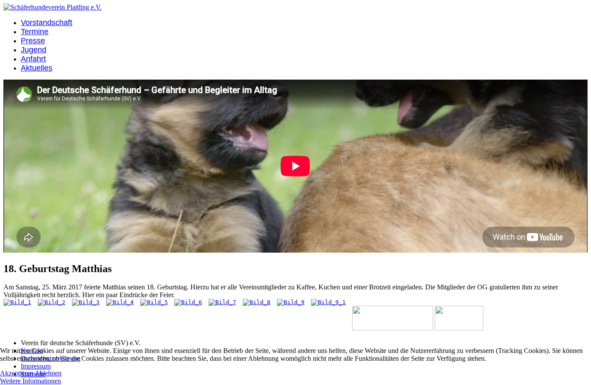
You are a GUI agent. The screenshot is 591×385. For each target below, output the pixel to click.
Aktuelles (36, 68)
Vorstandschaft (46, 22)
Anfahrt (33, 59)
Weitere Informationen (30, 381)
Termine (34, 31)
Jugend (33, 49)
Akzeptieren (16, 373)
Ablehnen (48, 373)
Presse (33, 40)
